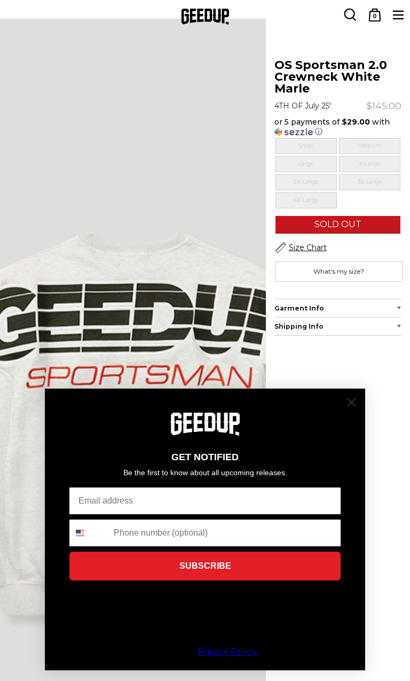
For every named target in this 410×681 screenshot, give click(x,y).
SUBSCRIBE (205, 565)
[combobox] (89, 533)
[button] (337, 127)
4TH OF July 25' (302, 106)
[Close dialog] (351, 402)
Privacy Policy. (227, 652)
